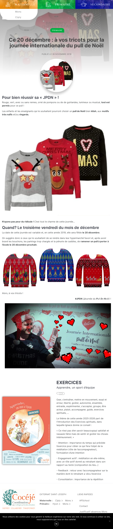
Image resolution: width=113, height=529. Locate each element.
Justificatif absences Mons (93, 511)
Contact (83, 506)
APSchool (84, 500)
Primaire (57, 30)
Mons (18, 11)
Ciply (18, 17)
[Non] (109, 521)
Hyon (55, 503)
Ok (56, 524)
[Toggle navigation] (109, 15)
